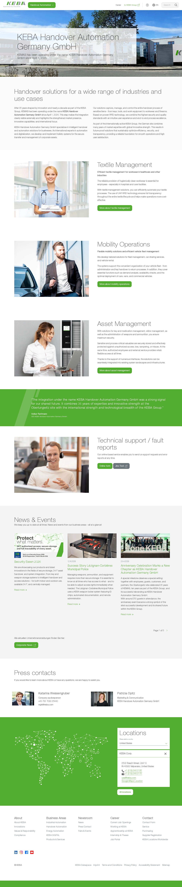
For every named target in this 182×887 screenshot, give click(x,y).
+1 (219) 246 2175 (133, 774)
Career (118, 5)
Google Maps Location (132, 781)
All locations (125, 792)
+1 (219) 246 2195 (133, 770)
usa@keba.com (129, 778)
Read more (19, 590)
